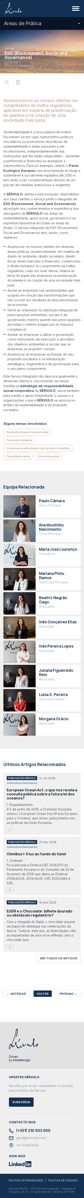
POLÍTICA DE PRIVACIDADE (26, 1180)
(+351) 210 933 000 (32, 1130)
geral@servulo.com (30, 1138)
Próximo (68, 994)
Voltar (43, 994)
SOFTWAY (69, 1191)
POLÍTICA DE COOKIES (63, 1180)
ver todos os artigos (58, 958)
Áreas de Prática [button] (22, 23)
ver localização (27, 1145)
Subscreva (21, 1102)
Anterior (16, 994)
